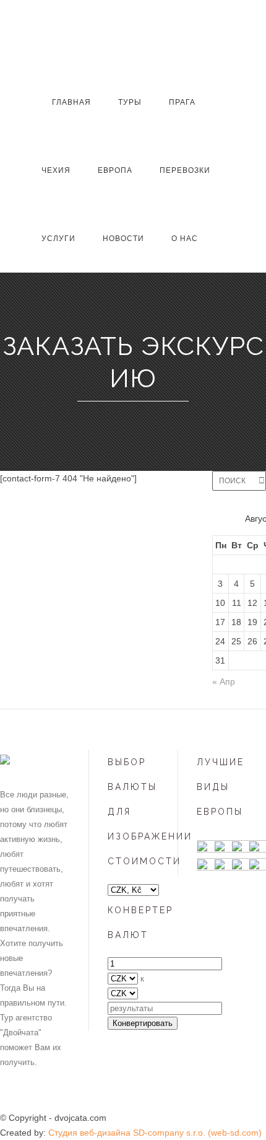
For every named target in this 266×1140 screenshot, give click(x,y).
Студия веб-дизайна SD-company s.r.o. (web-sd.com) (155, 1133)
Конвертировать (143, 1023)
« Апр (223, 681)
